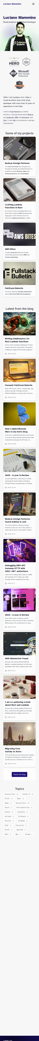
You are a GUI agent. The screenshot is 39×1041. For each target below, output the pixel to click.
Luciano (16, 97)
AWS (16, 117)
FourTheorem (15, 112)
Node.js (30, 115)
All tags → (28, 834)
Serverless (25, 117)
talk (14, 120)
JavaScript (10, 117)
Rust (5, 120)
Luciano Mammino (12, 4)
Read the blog (19, 774)
